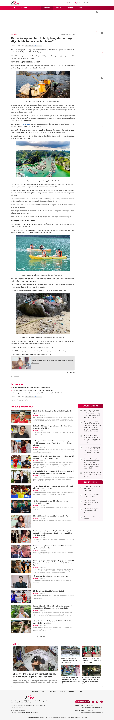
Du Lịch (33, 358)
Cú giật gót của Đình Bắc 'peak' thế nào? (48, 591)
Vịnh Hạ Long (22, 400)
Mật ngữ (70, 7)
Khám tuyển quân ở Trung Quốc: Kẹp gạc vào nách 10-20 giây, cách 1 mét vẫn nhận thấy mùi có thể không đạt (53, 563)
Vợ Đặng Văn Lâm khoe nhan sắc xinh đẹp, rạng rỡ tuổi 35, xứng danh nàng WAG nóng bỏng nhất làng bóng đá (52, 443)
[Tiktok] (101, 701)
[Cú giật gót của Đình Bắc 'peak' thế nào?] (21, 596)
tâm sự (91, 510)
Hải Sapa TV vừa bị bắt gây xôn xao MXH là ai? (50, 576)
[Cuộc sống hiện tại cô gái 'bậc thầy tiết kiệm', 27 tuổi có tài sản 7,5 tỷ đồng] (21, 431)
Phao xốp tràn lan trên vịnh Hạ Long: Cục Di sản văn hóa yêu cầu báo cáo (38, 393)
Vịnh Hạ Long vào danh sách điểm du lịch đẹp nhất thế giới (33, 390)
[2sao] (14, 8)
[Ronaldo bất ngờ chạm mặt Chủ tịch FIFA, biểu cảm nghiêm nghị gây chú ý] (21, 551)
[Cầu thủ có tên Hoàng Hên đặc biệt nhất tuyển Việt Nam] (21, 416)
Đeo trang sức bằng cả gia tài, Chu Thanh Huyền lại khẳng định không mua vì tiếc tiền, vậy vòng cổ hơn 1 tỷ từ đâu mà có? (53, 533)
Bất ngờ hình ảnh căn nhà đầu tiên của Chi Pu (50, 516)
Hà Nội (77, 705)
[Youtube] (97, 701)
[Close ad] (97, 12)
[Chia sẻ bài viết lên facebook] (12, 46)
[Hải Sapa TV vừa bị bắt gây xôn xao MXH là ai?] (21, 581)
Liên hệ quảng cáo (82, 701)
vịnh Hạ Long (26, 124)
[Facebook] (93, 701)
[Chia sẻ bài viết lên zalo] (15, 46)
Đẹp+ (36, 7)
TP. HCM (77, 710)
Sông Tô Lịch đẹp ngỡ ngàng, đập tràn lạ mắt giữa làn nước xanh (70, 660)
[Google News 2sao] (33, 46)
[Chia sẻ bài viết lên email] (19, 46)
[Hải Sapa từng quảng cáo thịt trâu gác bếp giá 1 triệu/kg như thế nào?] (21, 506)
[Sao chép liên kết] (22, 46)
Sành (81, 7)
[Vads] (97, 31)
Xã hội (58, 7)
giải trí (91, 502)
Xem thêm (43, 636)
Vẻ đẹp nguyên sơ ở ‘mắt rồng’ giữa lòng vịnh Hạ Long (31, 387)
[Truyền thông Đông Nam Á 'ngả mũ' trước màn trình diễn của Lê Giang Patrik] (21, 491)
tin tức (93, 486)
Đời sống (46, 7)
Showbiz (24, 7)
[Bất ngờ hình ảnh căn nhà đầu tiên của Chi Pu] (21, 521)
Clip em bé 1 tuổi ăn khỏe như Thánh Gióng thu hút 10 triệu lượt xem (91, 660)
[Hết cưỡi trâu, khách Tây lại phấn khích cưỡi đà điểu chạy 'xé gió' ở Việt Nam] (21, 626)
